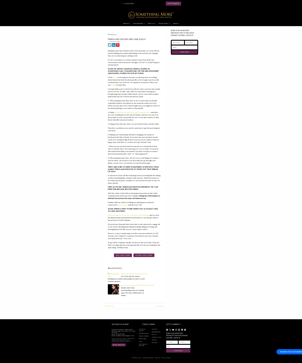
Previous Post (109, 306)
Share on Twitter (109, 45)
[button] (127, 23)
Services (126, 23)
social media (122, 205)
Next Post (160, 306)
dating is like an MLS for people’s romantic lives (132, 112)
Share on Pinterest (117, 45)
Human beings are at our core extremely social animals (128, 215)
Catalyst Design (166, 357)
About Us (151, 23)
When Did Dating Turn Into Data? (134, 274)
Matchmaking (138, 23)
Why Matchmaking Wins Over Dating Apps (137, 285)
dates (115, 77)
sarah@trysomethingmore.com (125, 335)
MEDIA (175, 23)
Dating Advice (163, 23)
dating (113, 85)
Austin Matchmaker (147, 357)
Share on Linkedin (113, 45)
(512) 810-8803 (120, 334)
